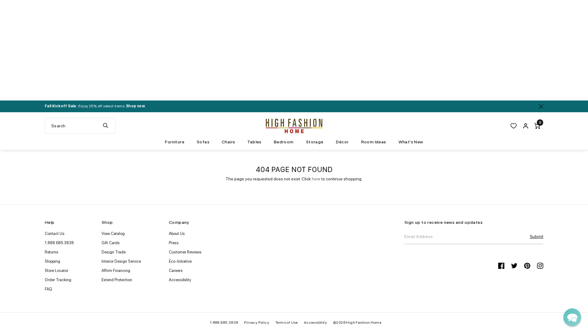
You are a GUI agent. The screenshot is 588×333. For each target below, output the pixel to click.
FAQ (48, 289)
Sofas (203, 141)
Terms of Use (286, 322)
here (316, 178)
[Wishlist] (513, 126)
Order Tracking (58, 280)
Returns (51, 252)
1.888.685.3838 (59, 242)
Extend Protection (117, 280)
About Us (177, 233)
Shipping (52, 261)
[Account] (525, 125)
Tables (254, 141)
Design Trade (114, 252)
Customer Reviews (185, 252)
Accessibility (180, 280)
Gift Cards (111, 242)
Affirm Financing (116, 270)
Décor (342, 141)
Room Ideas (373, 141)
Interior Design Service (121, 261)
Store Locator (56, 270)
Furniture (174, 141)
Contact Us (55, 233)
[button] (572, 317)
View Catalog (113, 233)
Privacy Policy (256, 322)
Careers (176, 270)
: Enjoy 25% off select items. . (95, 106)
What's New (410, 141)
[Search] (105, 126)
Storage (314, 141)
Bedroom (284, 141)
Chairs (228, 141)
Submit (536, 236)
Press (174, 242)
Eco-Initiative (180, 261)
